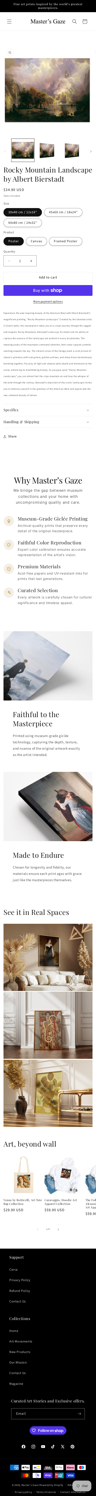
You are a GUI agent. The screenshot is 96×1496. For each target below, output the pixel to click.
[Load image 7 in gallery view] (73, 150)
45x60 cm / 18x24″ (63, 212)
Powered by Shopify (51, 1485)
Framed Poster (65, 241)
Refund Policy (19, 1291)
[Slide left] (5, 151)
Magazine (16, 1384)
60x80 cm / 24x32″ (22, 222)
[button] (9, 21)
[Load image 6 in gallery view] (48, 150)
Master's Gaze (30, 1485)
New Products (19, 1352)
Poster (13, 241)
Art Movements (20, 1341)
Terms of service (46, 1492)
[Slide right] (91, 151)
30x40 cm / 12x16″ (22, 212)
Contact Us (17, 1301)
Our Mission (18, 1362)
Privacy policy (23, 1492)
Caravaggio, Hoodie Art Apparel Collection (61, 1202)
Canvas (36, 241)
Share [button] (12, 436)
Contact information (73, 1492)
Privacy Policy (19, 1280)
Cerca (13, 1269)
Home (13, 1331)
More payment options (48, 302)
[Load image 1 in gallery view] (22, 150)
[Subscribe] (79, 1413)
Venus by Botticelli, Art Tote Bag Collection (22, 1202)
